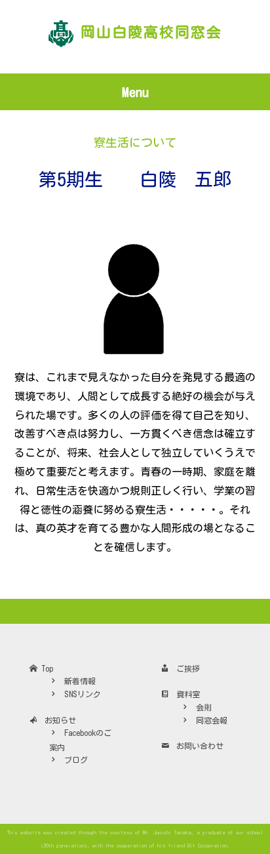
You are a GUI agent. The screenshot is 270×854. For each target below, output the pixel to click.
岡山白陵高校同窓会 (151, 32)
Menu (135, 91)
